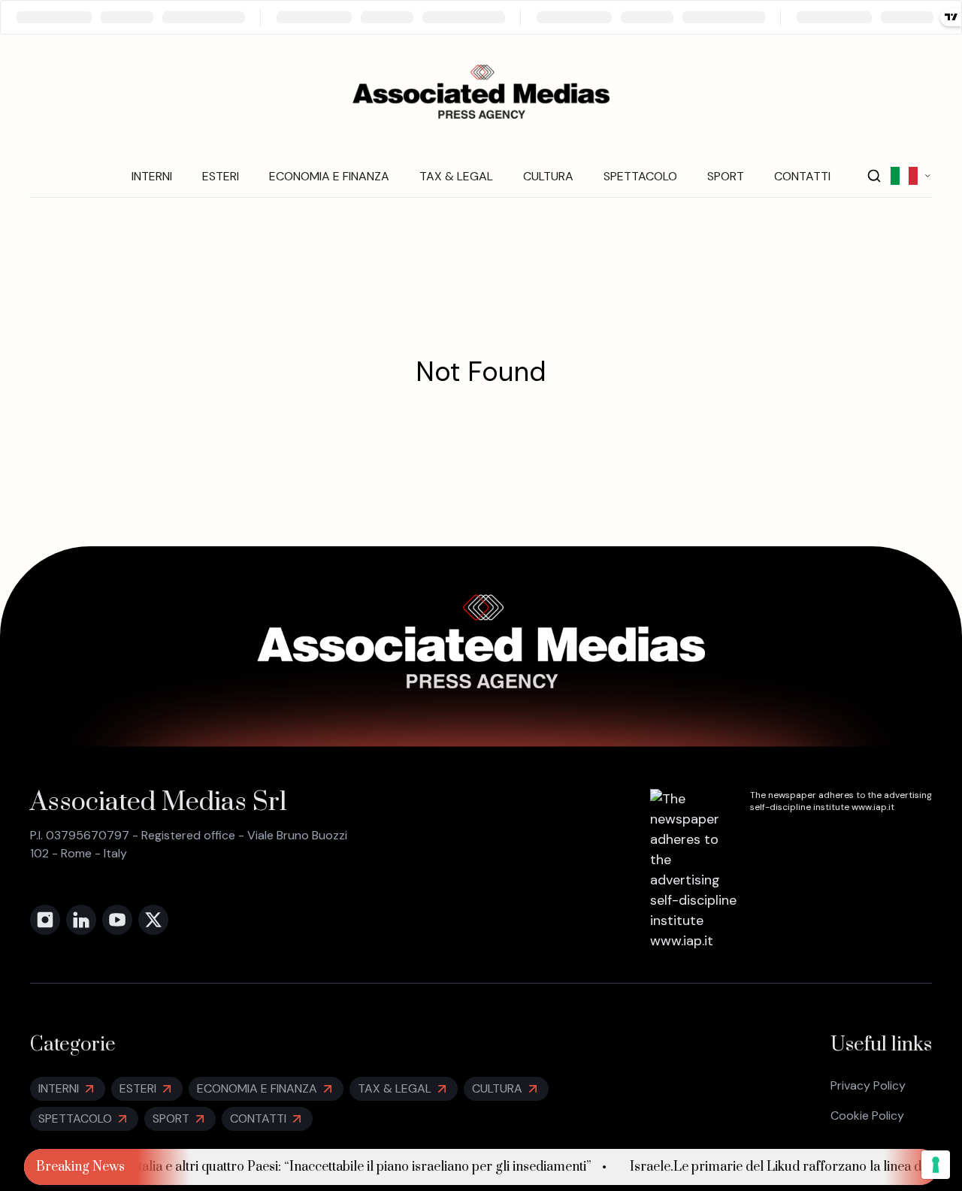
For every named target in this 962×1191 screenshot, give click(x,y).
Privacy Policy (868, 1085)
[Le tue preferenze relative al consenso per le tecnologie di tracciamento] (935, 1164)
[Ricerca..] (874, 176)
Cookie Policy (867, 1115)
